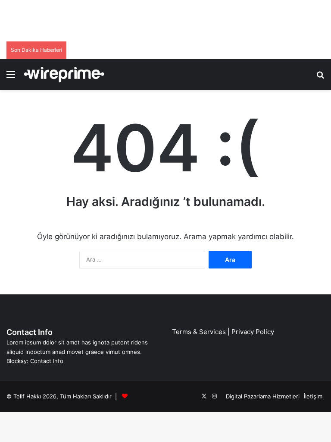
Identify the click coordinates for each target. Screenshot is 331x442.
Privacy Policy (252, 332)
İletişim (313, 396)
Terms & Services (199, 332)
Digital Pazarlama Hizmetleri (263, 396)
